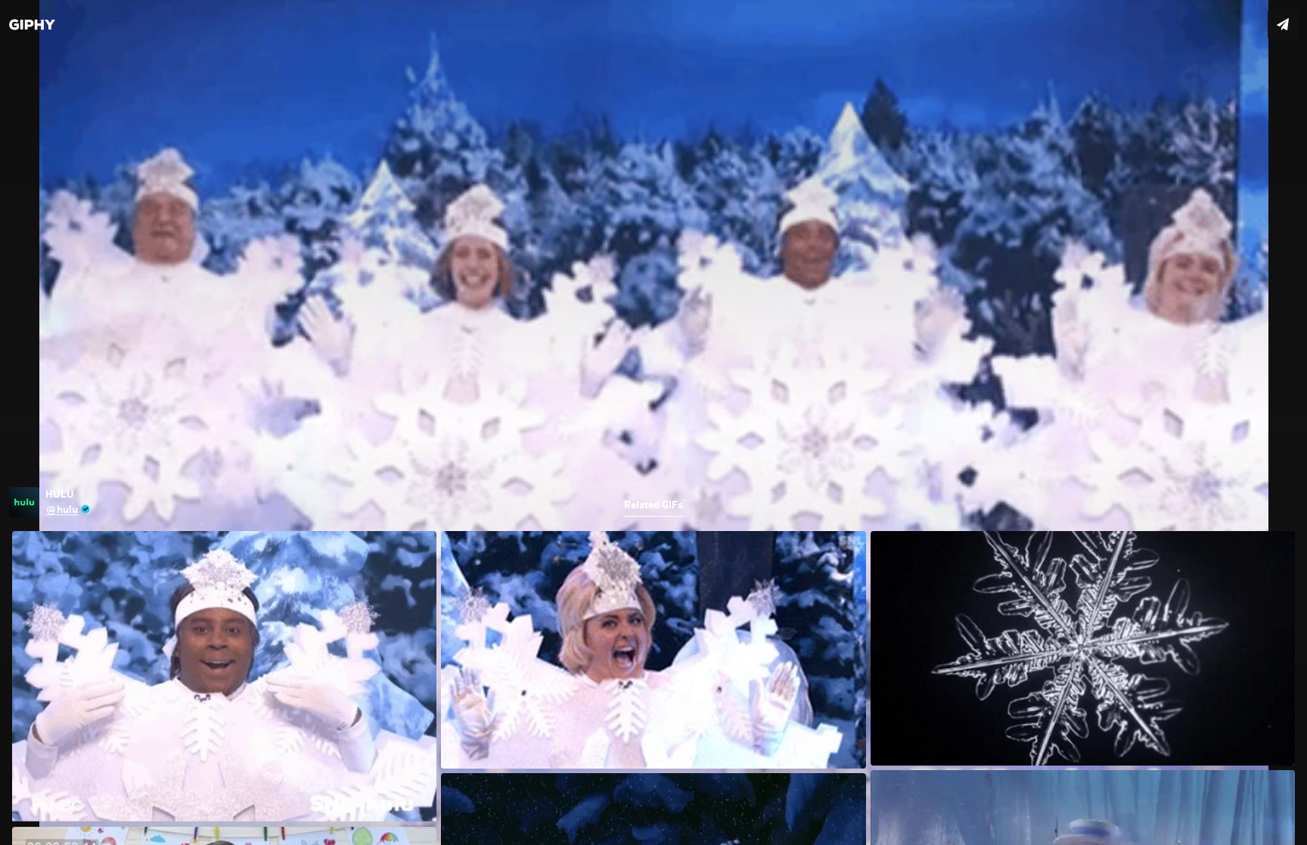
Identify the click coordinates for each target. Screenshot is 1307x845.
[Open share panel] (1283, 24)
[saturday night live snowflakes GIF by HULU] (653, 422)
